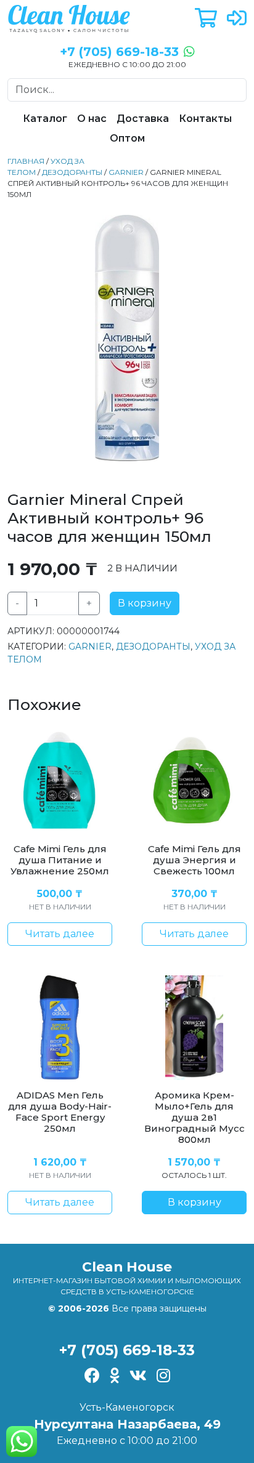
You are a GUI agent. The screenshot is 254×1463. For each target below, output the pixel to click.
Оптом (127, 138)
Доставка (143, 118)
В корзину (144, 603)
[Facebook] (92, 1376)
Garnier (126, 172)
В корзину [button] (194, 1202)
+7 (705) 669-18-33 (127, 1350)
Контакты (205, 118)
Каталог (45, 118)
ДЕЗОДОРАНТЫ (72, 172)
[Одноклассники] (115, 1376)
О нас (92, 118)
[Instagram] (163, 1376)
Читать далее (59, 934)
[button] (206, 19)
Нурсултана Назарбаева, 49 (127, 1424)
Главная (25, 161)
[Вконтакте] (138, 1376)
